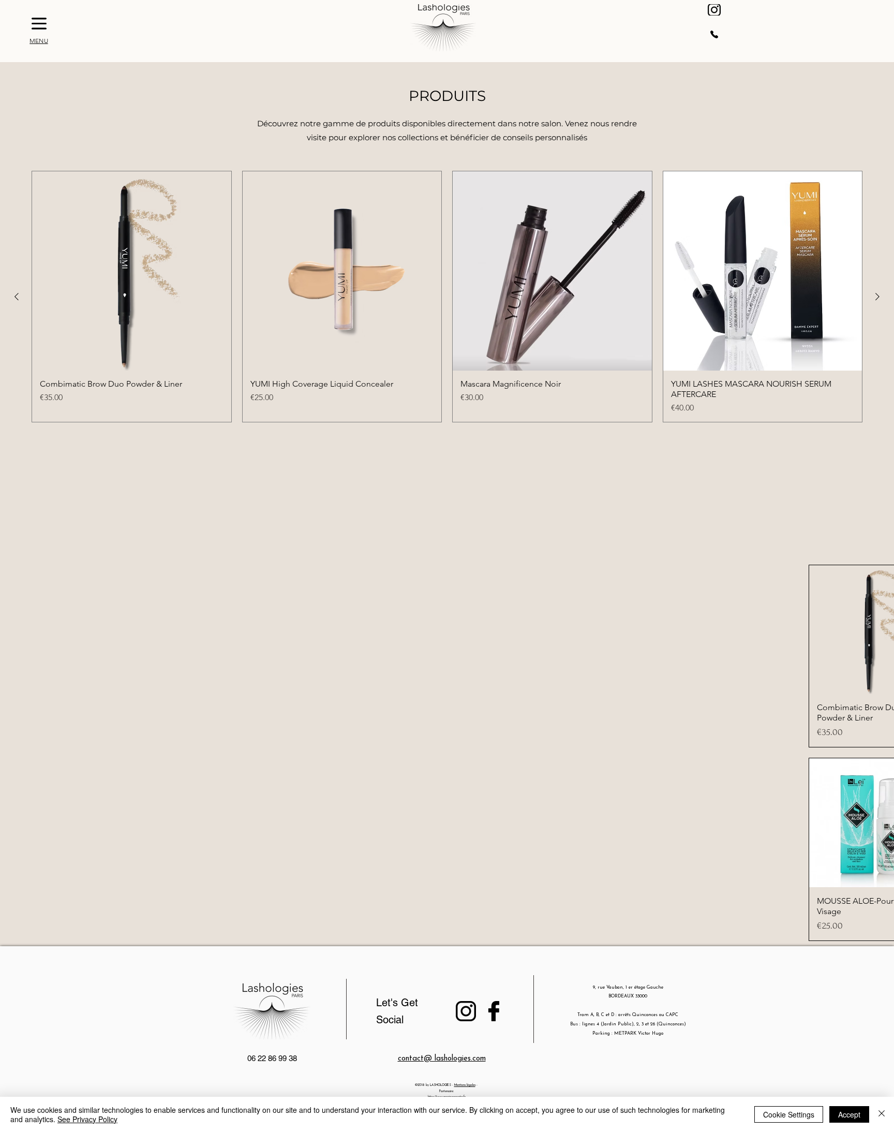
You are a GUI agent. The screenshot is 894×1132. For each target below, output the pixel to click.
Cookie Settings (788, 1114)
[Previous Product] (16, 296)
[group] (447, 296)
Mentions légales (464, 1085)
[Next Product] (877, 296)
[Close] (881, 1114)
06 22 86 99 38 (272, 1058)
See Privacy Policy (87, 1119)
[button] (39, 24)
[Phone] (714, 34)
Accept (849, 1114)
